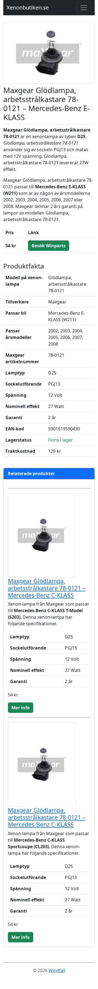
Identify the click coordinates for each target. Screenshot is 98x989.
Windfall (56, 970)
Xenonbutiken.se (28, 7)
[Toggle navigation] (83, 7)
